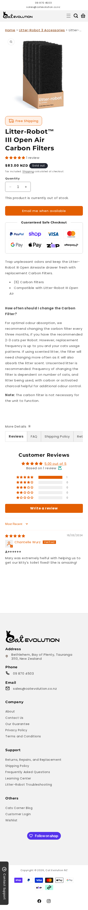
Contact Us (14, 718)
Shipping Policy (17, 766)
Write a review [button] (44, 508)
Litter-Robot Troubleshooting (28, 784)
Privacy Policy (16, 730)
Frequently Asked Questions (27, 772)
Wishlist (11, 820)
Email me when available (44, 211)
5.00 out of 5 (55, 463)
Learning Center (18, 778)
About (10, 711)
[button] (68, 15)
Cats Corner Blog (19, 808)
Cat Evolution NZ (56, 870)
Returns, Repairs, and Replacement (33, 760)
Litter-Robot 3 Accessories (42, 30)
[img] (15, 536)
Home (10, 30)
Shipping (28, 171)
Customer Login (18, 814)
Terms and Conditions (23, 736)
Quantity (12, 178)
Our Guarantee (17, 724)
